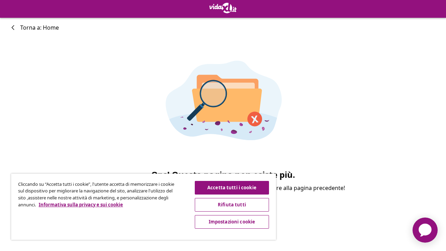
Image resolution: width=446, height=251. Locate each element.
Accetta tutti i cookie (231, 187)
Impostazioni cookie (232, 222)
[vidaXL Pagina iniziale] (223, 8)
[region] (143, 207)
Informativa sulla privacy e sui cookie (81, 204)
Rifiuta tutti (232, 204)
